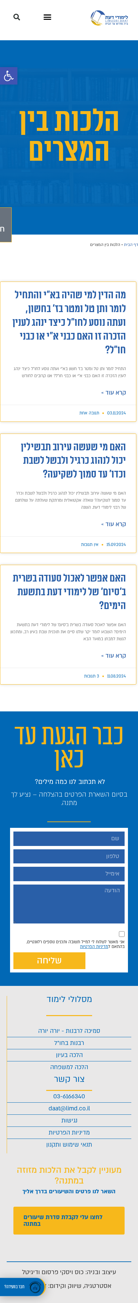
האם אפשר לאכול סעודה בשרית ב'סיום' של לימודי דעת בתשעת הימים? (69, 592)
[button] (8, 76)
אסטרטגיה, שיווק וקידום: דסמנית (69, 1286)
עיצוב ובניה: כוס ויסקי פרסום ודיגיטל (69, 1272)
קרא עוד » (113, 393)
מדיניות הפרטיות (94, 946)
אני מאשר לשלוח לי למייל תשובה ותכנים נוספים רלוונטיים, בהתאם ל (75, 944)
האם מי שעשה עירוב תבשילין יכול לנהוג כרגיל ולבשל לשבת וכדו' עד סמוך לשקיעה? (73, 461)
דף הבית (131, 244)
